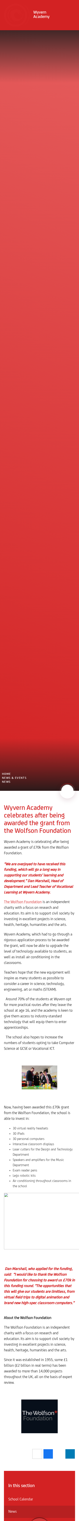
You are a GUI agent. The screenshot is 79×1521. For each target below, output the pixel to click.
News (6, 782)
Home (6, 774)
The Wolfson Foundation (23, 902)
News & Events (14, 778)
